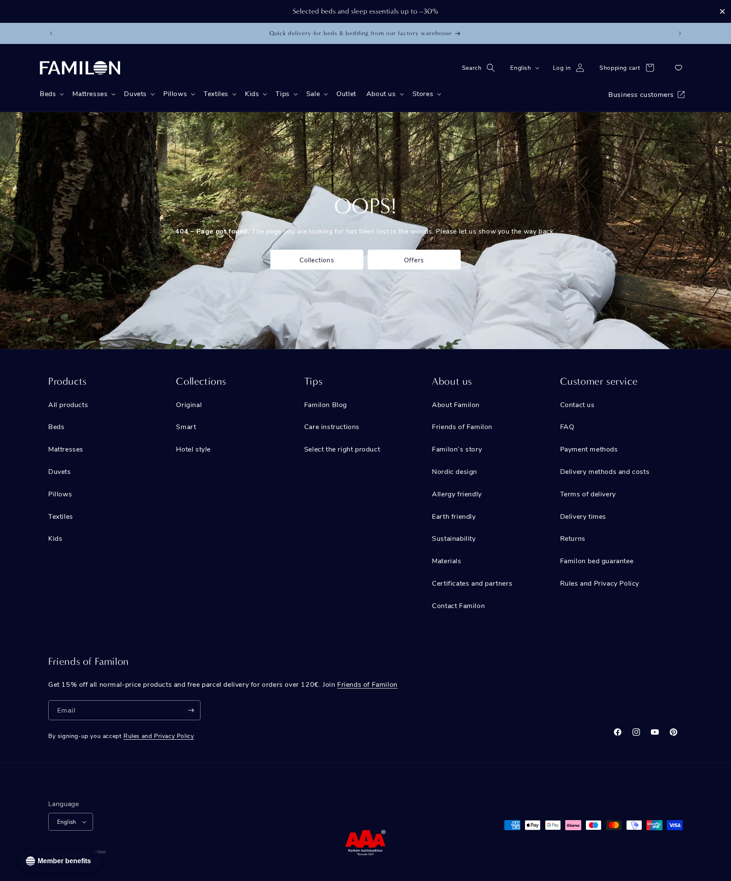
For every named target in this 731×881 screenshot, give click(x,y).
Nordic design (454, 471)
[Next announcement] (680, 33)
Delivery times (583, 516)
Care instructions (332, 426)
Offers (414, 260)
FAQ (567, 426)
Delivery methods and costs (605, 471)
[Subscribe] (190, 710)
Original (189, 404)
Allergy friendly (457, 493)
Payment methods (589, 448)
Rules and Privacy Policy (599, 582)
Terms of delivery (588, 493)
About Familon (456, 404)
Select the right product (342, 448)
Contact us (577, 404)
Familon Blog (325, 404)
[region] (365, 11)
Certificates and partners (472, 582)
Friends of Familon (462, 426)
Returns (572, 538)
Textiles (60, 516)
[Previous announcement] (51, 33)
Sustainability (453, 538)
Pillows (60, 493)
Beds (56, 426)
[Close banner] (722, 11)
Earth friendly (453, 516)
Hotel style (193, 448)
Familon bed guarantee (597, 560)
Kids (55, 538)
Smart (186, 426)
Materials (446, 560)
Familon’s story (457, 448)
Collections (317, 260)
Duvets (59, 471)
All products (68, 404)
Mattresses (65, 448)
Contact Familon (458, 605)
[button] (481, 67)
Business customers (641, 94)
